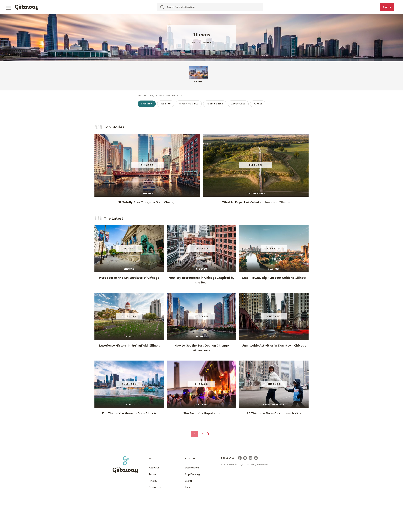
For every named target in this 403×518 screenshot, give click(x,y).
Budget (257, 104)
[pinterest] (256, 458)
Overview (146, 104)
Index (188, 487)
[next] (208, 434)
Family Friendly (188, 104)
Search (188, 480)
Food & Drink (215, 104)
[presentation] (26, 7)
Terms (152, 474)
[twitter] (245, 458)
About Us (154, 467)
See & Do (166, 104)
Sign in (387, 7)
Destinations (145, 95)
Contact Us (155, 487)
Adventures (238, 104)
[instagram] (250, 458)
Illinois (177, 95)
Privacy (153, 480)
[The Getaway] (125, 472)
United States (162, 95)
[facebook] (240, 458)
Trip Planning (192, 474)
